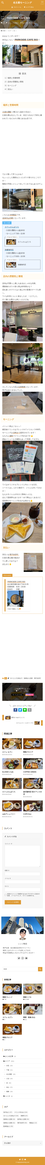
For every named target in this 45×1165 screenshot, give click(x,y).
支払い (10, 89)
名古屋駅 (10, 1074)
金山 (9, 1087)
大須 (9, 1078)
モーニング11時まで (13, 22)
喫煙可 (24, 1116)
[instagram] (22, 958)
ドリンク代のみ (21, 1112)
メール (8, 878)
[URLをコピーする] (29, 710)
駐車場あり (8, 1126)
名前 (7, 870)
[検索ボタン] (2, 2)
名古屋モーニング (22, 3)
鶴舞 (9, 1091)
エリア (9, 1061)
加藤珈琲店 (22, 265)
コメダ (9, 1096)
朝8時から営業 (24, 22)
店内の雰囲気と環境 (15, 82)
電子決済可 (32, 22)
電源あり (33, 1123)
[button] (15, 710)
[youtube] (26, 958)
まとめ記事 (10, 1056)
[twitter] (18, 958)
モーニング (12, 85)
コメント (8, 843)
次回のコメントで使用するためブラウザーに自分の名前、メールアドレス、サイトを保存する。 (23, 894)
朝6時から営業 (9, 1119)
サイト (7, 886)
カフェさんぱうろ (24, 242)
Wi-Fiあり (7, 1112)
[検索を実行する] (40, 969)
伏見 (9, 1065)
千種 (9, 1070)
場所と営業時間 (14, 78)
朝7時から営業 (23, 1119)
